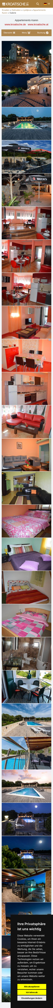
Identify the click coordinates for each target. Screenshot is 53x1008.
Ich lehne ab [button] (32, 992)
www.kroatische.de (15, 24)
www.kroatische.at (38, 24)
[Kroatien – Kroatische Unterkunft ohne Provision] (15, 4)
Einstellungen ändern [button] (31, 998)
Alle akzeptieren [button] (32, 986)
